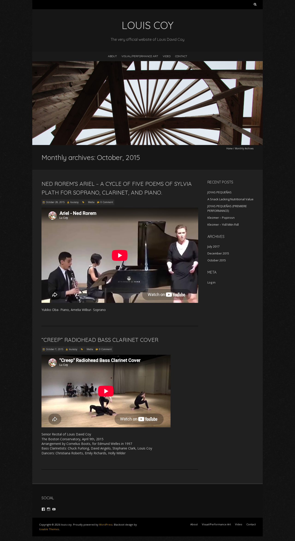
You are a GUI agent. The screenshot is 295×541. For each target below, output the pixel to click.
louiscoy (74, 202)
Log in (211, 282)
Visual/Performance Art (139, 56)
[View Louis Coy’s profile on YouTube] (54, 509)
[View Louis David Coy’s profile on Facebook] (43, 509)
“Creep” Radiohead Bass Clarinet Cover (99, 339)
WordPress (105, 524)
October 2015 (216, 260)
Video (167, 56)
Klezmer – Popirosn (221, 218)
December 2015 (218, 253)
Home (229, 148)
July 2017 (213, 246)
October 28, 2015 (55, 202)
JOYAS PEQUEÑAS (219, 192)
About (112, 56)
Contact (181, 56)
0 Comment (106, 202)
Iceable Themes (49, 529)
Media (91, 202)
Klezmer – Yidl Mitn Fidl (223, 224)
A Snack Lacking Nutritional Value (230, 199)
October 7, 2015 (54, 349)
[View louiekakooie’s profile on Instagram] (48, 509)
